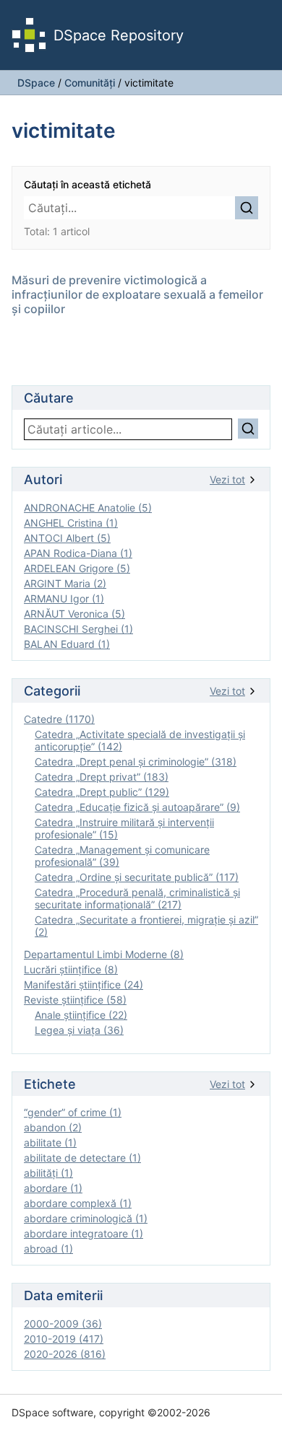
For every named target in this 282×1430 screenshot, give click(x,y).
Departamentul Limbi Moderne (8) (104, 954)
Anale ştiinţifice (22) (81, 1015)
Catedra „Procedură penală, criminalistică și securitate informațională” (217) (137, 898)
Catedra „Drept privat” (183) (101, 777)
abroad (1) (48, 1248)
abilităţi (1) (48, 1173)
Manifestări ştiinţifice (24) (83, 984)
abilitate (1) (50, 1142)
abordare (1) (53, 1188)
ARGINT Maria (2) (65, 583)
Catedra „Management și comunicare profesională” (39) (122, 855)
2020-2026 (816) (65, 1354)
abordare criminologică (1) (86, 1218)
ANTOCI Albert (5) (67, 538)
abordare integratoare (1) (83, 1233)
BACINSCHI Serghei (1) (78, 629)
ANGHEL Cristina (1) (71, 523)
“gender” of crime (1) (72, 1112)
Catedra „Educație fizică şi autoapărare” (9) (137, 807)
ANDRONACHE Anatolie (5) (88, 507)
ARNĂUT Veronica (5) (74, 613)
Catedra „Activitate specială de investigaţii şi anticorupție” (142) (140, 740)
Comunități (89, 82)
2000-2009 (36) (63, 1323)
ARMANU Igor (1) (64, 598)
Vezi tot (227, 479)
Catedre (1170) (59, 719)
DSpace (36, 82)
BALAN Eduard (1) (67, 644)
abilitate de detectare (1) (82, 1158)
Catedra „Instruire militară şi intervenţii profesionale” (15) (124, 828)
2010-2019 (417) (63, 1339)
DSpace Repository (119, 35)
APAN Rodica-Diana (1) (78, 553)
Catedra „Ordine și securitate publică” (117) (137, 877)
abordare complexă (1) (78, 1203)
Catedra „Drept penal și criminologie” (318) (135, 761)
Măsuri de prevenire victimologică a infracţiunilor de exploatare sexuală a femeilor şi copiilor (137, 294)
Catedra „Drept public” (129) (102, 792)
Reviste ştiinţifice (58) (75, 999)
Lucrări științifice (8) (71, 969)
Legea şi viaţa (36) (79, 1030)
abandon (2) (53, 1127)
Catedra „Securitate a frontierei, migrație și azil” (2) (146, 925)
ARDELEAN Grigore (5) (77, 568)
